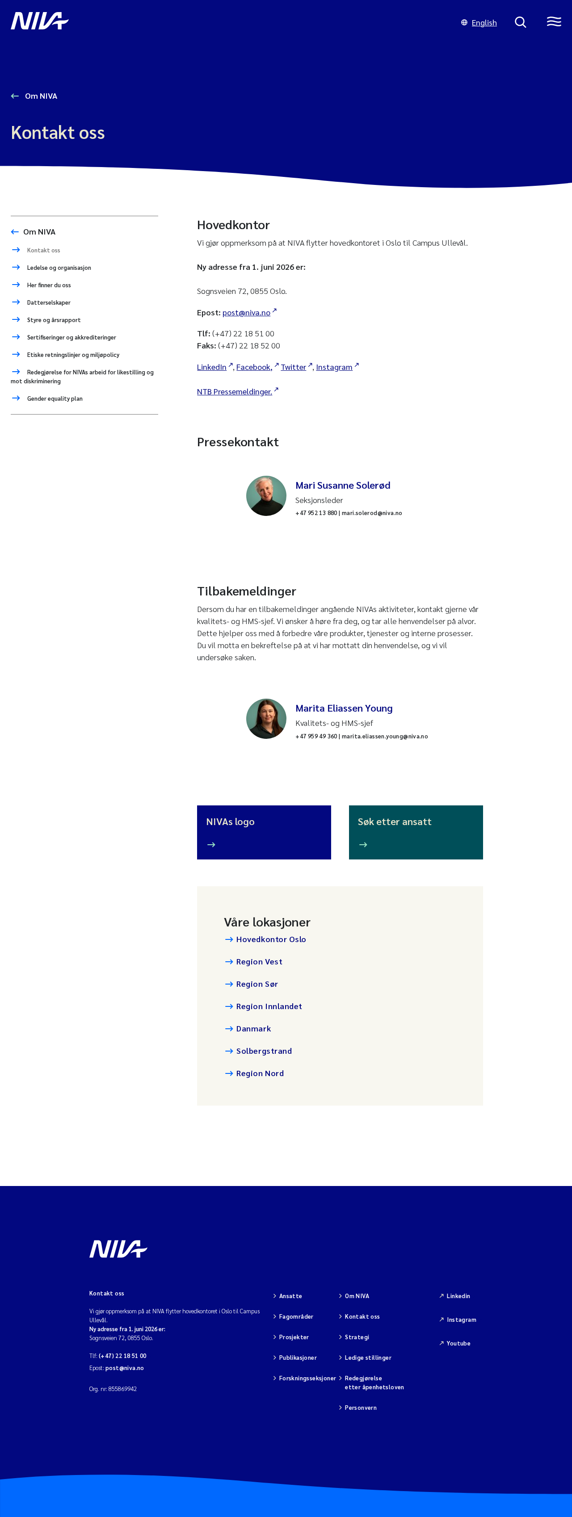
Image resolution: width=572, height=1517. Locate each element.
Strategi (357, 1337)
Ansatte (291, 1295)
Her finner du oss (48, 285)
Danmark (253, 1028)
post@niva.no (246, 312)
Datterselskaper (48, 302)
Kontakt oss (43, 250)
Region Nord (260, 1073)
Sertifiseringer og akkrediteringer (71, 337)
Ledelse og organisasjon (58, 267)
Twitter (293, 366)
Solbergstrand (264, 1050)
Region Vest (259, 961)
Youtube (459, 1343)
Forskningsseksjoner (307, 1378)
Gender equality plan (54, 398)
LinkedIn (212, 366)
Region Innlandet (269, 1006)
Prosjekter (294, 1337)
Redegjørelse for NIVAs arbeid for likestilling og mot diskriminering (82, 376)
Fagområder (296, 1316)
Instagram (334, 366)
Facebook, (254, 366)
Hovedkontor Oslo (271, 939)
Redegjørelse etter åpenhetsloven (374, 1382)
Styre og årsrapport (53, 319)
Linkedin (458, 1295)
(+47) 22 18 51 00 (123, 1355)
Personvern (361, 1407)
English (484, 22)
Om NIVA (40, 95)
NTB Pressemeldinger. (234, 391)
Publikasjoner (298, 1357)
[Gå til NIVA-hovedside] (227, 22)
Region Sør (257, 983)
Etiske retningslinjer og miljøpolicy (72, 354)
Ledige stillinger (368, 1357)
